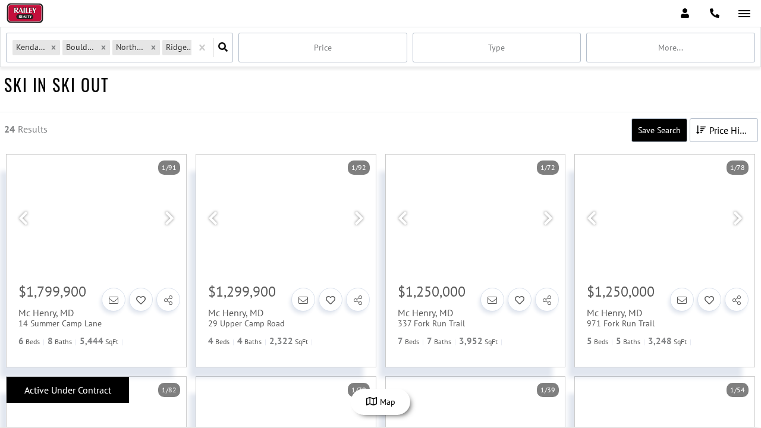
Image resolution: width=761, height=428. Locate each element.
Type (496, 47)
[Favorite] (141, 299)
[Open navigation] (744, 14)
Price (323, 47)
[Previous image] (23, 218)
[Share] (168, 299)
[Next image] (169, 218)
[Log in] (684, 13)
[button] (53, 47)
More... (670, 47)
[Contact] (113, 299)
